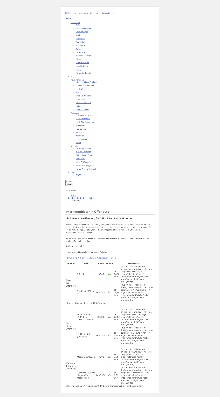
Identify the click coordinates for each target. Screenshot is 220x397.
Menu (68, 18)
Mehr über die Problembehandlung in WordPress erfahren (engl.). (92, 258)
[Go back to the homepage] (89, 13)
